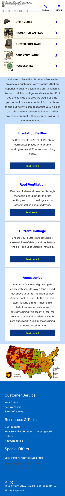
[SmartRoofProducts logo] (17, 1)
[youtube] (20, 11)
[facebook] (3, 11)
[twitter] (9, 11)
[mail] (26, 11)
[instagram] (15, 11)
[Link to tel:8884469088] (45, 6)
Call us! (45, 10)
